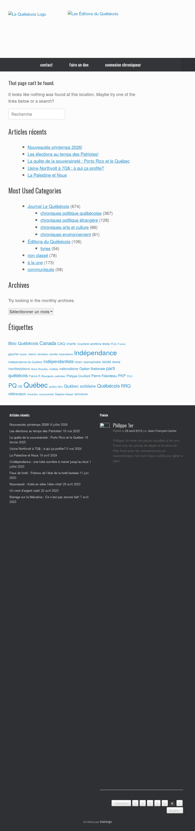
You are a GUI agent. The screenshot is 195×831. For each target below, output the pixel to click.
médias (53, 369)
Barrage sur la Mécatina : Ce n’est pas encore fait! (44, 497)
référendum (17, 393)
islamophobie (92, 362)
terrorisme (81, 394)
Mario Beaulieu (39, 369)
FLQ (113, 344)
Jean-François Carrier (162, 431)
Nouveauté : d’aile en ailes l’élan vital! (36, 484)
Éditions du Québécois (49, 241)
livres (45, 248)
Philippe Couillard (78, 376)
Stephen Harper (64, 394)
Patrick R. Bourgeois (41, 376)
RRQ (126, 386)
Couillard (83, 344)
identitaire (43, 354)
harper (23, 354)
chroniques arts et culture (64, 227)
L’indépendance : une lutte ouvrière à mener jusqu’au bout (49, 461)
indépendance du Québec (25, 362)
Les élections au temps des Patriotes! (63, 154)
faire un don (78, 65)
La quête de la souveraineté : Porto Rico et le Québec (79, 161)
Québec (36, 385)
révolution (32, 394)
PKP (122, 375)
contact (46, 65)
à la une (35, 262)
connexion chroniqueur (123, 65)
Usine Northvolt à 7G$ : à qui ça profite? (66, 168)
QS (20, 386)
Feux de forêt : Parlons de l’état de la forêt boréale (44, 473)
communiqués (41, 269)
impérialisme (66, 354)
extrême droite (100, 343)
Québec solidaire (80, 386)
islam (78, 362)
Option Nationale (92, 368)
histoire (32, 354)
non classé (38, 255)
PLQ (129, 376)
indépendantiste (59, 361)
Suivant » (175, 810)
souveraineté (46, 394)
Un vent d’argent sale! (25, 490)
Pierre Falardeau (104, 375)
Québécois (108, 385)
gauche (13, 354)
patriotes (60, 376)
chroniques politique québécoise (71, 213)
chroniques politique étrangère (69, 220)
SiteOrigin (106, 822)
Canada (47, 342)
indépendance (95, 352)
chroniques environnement (65, 234)
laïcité (106, 361)
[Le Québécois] (27, 14)
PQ (12, 385)
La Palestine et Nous (47, 175)
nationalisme (68, 368)
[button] (188, 64)
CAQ (61, 343)
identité (54, 354)
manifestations (19, 368)
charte (71, 343)
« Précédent (121, 803)
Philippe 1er (123, 425)
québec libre (56, 386)
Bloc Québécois (23, 343)
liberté (116, 362)
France (121, 344)
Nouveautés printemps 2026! (55, 147)
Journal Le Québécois (48, 206)
